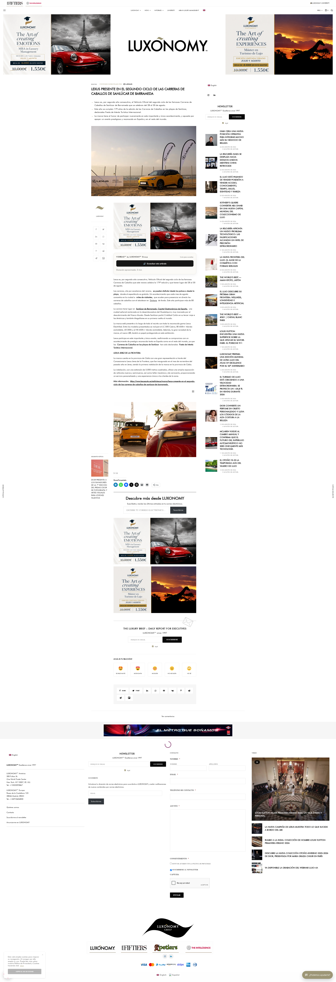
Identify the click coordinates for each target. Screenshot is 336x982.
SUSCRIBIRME (193, 499)
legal (195, 506)
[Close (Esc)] (215, 465)
